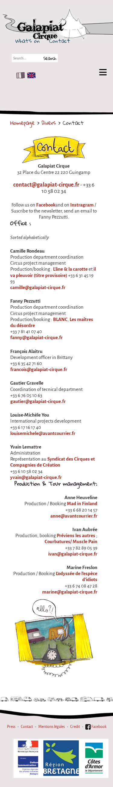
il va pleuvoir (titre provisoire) (53, 272)
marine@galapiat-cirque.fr (69, 592)
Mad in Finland (82, 504)
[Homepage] (63, 28)
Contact (59, 41)
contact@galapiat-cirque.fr (46, 184)
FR (19, 75)
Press (11, 726)
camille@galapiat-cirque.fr (37, 288)
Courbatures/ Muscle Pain (71, 542)
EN (30, 75)
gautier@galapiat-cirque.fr (38, 401)
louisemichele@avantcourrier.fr (42, 433)
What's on (27, 41)
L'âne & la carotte (70, 269)
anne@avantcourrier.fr (73, 516)
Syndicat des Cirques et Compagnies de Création (52, 462)
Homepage (22, 123)
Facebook (45, 205)
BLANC (60, 319)
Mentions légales (51, 726)
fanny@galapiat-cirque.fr (36, 338)
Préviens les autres (76, 536)
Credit (75, 726)
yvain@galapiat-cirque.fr (36, 477)
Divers (49, 123)
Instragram (82, 205)
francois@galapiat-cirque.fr (38, 370)
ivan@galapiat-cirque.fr (72, 554)
